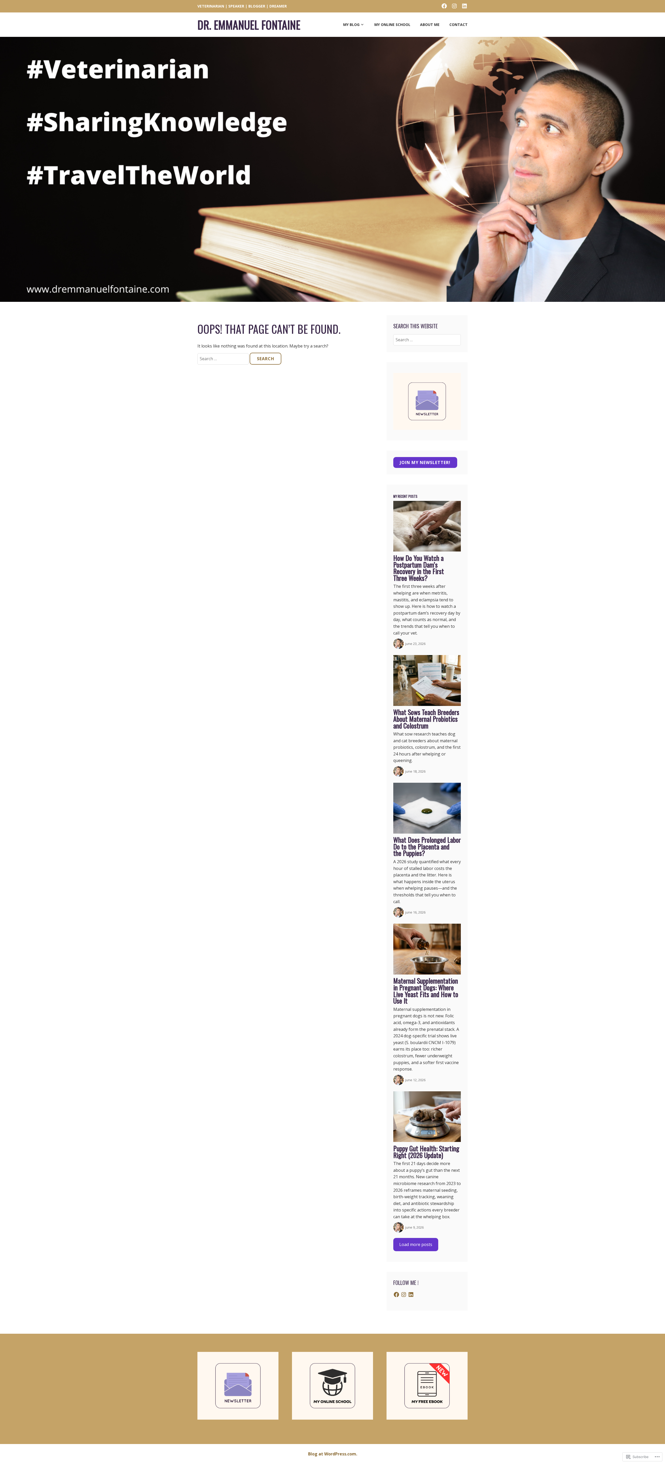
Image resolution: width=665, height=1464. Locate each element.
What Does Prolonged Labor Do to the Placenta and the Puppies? (427, 846)
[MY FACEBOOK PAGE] (444, 5)
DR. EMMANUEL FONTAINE (248, 25)
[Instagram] (404, 1294)
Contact (458, 24)
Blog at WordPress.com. (332, 1454)
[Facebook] (396, 1294)
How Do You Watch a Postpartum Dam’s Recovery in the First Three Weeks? (418, 568)
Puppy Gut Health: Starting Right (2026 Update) (426, 1151)
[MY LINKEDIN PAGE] (464, 5)
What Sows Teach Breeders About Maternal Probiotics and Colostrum (426, 718)
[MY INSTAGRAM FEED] (454, 5)
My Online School (392, 24)
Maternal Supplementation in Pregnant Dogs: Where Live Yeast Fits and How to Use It (425, 990)
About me (430, 24)
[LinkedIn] (411, 1294)
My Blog (351, 24)
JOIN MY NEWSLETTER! (425, 462)
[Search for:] (223, 359)
